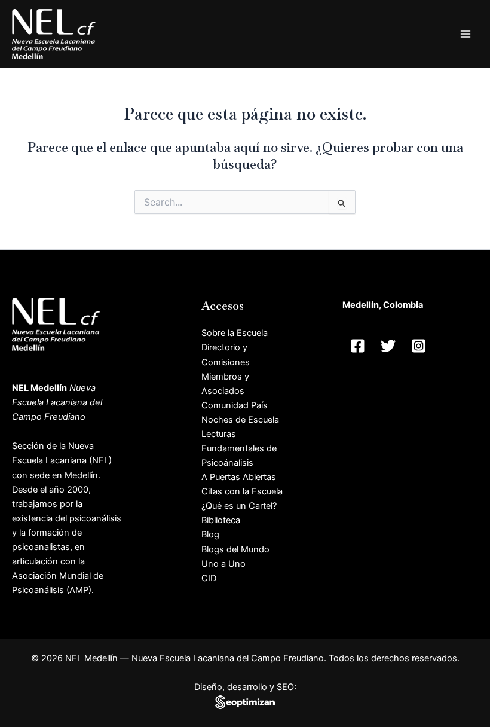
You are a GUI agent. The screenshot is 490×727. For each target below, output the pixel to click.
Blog (210, 534)
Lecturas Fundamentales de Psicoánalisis (239, 448)
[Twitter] (388, 346)
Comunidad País (234, 405)
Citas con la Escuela (242, 491)
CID (208, 578)
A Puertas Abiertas (238, 477)
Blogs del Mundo (235, 549)
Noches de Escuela (240, 419)
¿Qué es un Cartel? (239, 505)
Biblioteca (220, 520)
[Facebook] (357, 346)
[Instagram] (418, 346)
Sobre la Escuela (234, 333)
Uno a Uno (223, 563)
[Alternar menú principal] (465, 34)
